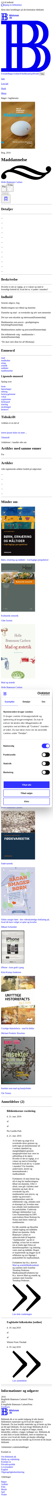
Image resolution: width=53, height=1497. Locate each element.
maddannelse (7, 370)
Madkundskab (32, 1265)
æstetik (4, 365)
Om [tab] (43, 701)
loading (5, 193)
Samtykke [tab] (9, 701)
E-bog (10, 185)
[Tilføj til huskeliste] (5, 199)
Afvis (26, 801)
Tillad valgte (27, 793)
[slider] (26, 128)
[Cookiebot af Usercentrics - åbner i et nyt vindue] (38, 694)
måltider (4, 368)
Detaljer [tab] (26, 701)
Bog (4, 186)
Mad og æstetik (19, 1265)
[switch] (46, 754)
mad (3, 358)
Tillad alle (26, 785)
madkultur (5, 360)
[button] (26, 1398)
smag (3, 363)
